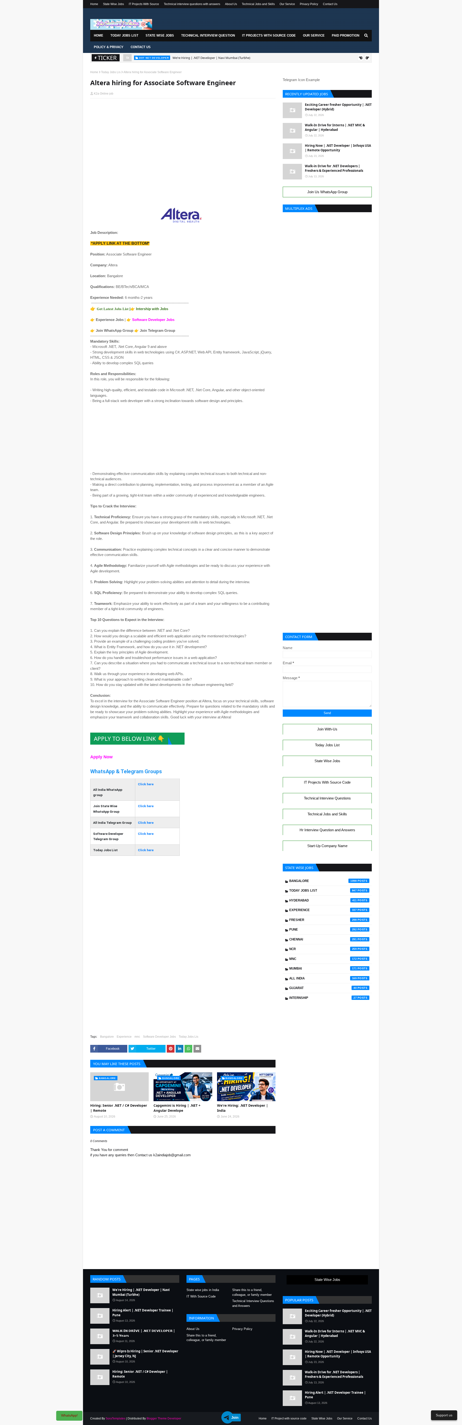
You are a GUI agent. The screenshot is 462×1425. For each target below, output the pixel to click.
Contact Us (330, 4)
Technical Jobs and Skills (258, 4)
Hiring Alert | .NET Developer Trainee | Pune (204, 58)
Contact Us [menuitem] (141, 47)
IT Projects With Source (144, 4)
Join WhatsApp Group (114, 330)
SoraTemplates (115, 1418)
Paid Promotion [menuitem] (345, 35)
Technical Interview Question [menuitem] (208, 35)
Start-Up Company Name (327, 846)
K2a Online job (103, 93)
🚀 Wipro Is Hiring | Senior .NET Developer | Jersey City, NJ (145, 1353)
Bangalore (107, 1036)
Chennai (323, 939)
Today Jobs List (327, 745)
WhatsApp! (69, 1415)
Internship (323, 998)
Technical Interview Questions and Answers (253, 1303)
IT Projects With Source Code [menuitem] (269, 35)
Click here (146, 784)
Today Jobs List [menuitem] (124, 35)
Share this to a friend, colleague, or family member (252, 1292)
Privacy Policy (309, 4)
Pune (323, 929)
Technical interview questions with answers (192, 4)
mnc (137, 1036)
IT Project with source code (289, 1418)
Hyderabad (323, 900)
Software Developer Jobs (153, 320)
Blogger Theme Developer (164, 1418)
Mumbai (323, 968)
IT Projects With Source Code (327, 782)
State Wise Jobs (113, 4)
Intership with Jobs (152, 309)
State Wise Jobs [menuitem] (160, 35)
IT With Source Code (201, 1296)
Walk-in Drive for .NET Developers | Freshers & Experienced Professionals (334, 168)
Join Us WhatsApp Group (327, 192)
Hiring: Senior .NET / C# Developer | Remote (118, 1108)
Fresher (323, 920)
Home (94, 4)
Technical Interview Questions (327, 798)
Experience (124, 1036)
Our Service (287, 4)
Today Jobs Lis (111, 72)
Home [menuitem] (98, 35)
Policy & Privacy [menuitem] (108, 47)
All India (323, 978)
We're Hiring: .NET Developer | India (242, 1108)
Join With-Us (327, 729)
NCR (323, 949)
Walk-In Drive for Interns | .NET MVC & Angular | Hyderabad (335, 127)
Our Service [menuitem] (314, 35)
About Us (231, 4)
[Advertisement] (183, 111)
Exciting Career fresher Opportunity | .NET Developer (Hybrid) (338, 107)
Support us (444, 1415)
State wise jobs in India (202, 1290)
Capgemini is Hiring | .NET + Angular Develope (177, 1108)
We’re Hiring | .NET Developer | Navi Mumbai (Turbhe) (141, 1292)
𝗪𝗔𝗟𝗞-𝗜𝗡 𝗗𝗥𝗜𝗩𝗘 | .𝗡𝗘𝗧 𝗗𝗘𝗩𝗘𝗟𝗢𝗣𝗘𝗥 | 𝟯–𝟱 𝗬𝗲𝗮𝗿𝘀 (143, 1333)
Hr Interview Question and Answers (327, 830)
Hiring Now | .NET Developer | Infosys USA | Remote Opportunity (338, 148)
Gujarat (323, 988)
